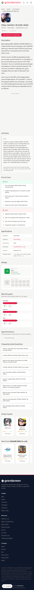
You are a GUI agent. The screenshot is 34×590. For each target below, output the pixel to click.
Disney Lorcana (5, 527)
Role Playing (16, 9)
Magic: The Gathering (7, 521)
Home (3, 9)
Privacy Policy (5, 557)
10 (28, 285)
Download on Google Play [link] (13, 35)
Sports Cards (4, 524)
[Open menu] (31, 2)
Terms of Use (4, 555)
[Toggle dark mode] (27, 2)
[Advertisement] (17, 112)
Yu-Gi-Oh (3, 532)
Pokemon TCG (5, 518)
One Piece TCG (5, 535)
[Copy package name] (23, 256)
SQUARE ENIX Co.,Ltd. (22, 28)
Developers (4, 505)
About (3, 546)
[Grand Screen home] (11, 2)
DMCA (3, 560)
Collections (4, 507)
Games (8, 9)
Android (3, 28)
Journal (3, 530)
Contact (3, 549)
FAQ (2, 552)
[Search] (23, 2)
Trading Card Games (7, 538)
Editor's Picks (5, 510)
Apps (2, 496)
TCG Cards (4, 502)
